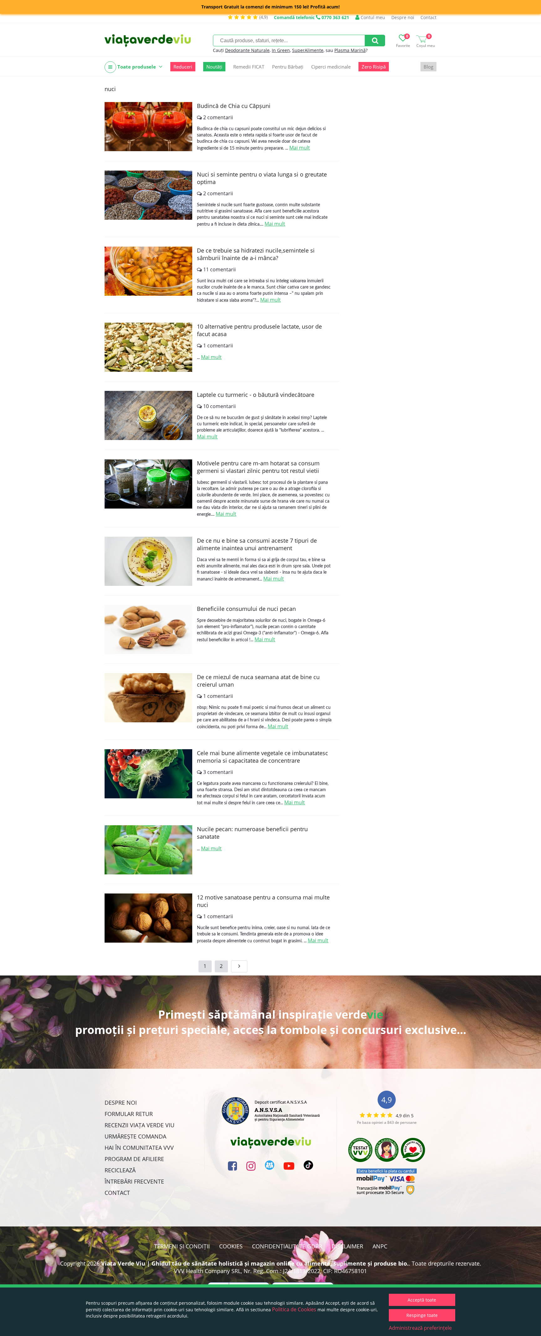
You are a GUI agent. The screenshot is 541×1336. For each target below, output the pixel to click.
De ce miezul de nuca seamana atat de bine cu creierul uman (258, 680)
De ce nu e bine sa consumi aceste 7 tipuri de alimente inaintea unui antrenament (257, 544)
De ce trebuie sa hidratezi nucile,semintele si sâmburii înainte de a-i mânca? (256, 254)
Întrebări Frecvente (134, 1181)
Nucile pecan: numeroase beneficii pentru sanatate (252, 832)
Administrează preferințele (420, 1327)
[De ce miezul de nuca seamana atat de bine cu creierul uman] (148, 697)
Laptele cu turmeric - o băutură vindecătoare (255, 394)
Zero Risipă (374, 67)
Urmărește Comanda (135, 1136)
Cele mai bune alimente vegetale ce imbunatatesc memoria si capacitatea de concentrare (262, 756)
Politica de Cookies (294, 1309)
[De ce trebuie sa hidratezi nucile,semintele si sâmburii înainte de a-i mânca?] (148, 271)
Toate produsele (136, 67)
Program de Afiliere (134, 1159)
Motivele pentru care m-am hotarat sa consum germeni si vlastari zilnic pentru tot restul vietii (258, 466)
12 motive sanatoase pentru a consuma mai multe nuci (263, 901)
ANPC (380, 1246)
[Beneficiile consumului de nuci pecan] (148, 629)
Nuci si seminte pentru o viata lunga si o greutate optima (262, 178)
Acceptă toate (422, 1300)
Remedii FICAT (248, 67)
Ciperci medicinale (331, 67)
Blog (428, 67)
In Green (281, 50)
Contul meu (372, 17)
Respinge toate (422, 1315)
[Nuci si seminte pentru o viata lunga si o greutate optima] (148, 195)
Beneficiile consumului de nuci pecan (246, 608)
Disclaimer (347, 1246)
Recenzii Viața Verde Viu (139, 1125)
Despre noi (402, 17)
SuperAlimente (307, 50)
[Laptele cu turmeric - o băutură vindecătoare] (148, 415)
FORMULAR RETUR (129, 1114)
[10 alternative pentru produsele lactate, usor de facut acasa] (148, 347)
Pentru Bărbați (287, 67)
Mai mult (299, 147)
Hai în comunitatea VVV (139, 1147)
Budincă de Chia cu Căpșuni (233, 106)
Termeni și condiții (182, 1246)
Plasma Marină (350, 50)
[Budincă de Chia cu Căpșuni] (148, 126)
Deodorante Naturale (247, 50)
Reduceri (182, 67)
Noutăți (214, 67)
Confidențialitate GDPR (287, 1246)
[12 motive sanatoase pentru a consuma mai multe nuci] (148, 918)
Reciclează (120, 1170)
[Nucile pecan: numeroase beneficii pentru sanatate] (148, 849)
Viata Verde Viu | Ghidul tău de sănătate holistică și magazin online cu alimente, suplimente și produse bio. (255, 1263)
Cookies (231, 1246)
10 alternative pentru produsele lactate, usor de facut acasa (259, 330)
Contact (428, 17)
